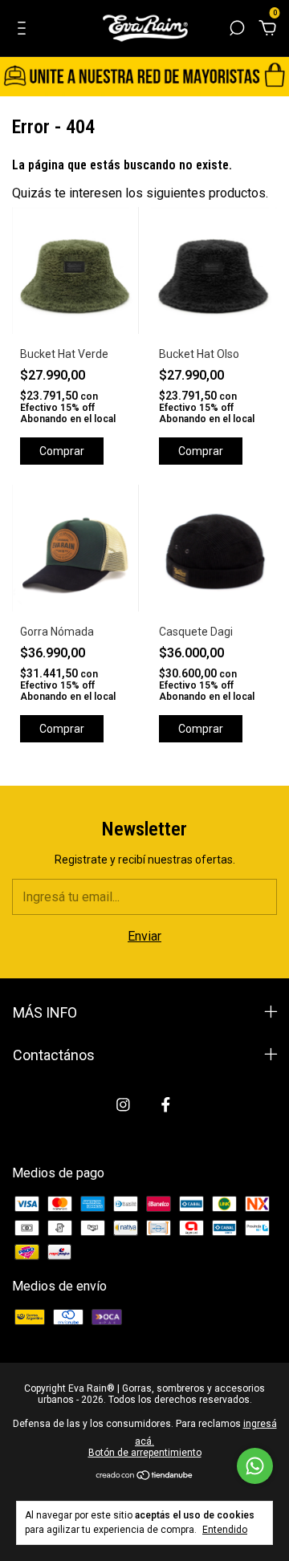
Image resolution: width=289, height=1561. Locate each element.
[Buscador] (237, 28)
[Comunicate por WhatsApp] (255, 1466)
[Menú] (24, 28)
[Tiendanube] (145, 1476)
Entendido (224, 1529)
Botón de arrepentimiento (144, 1452)
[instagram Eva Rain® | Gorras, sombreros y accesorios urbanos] (123, 1104)
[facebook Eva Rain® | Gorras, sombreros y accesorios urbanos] (165, 1104)
